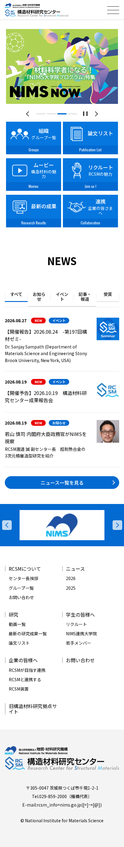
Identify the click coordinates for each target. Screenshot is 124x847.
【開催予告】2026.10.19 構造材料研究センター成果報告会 (46, 396)
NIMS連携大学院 (81, 633)
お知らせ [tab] (39, 296)
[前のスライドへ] (28, 113)
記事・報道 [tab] (85, 296)
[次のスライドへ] (95, 113)
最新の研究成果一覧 (28, 633)
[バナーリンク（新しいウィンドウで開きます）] (62, 525)
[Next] (117, 525)
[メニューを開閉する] (113, 10)
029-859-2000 (53, 796)
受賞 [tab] (108, 294)
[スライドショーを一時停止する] (85, 113)
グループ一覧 (21, 588)
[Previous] (7, 525)
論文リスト (19, 642)
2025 (71, 588)
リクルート (76, 624)
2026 (71, 578)
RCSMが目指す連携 (27, 670)
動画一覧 (17, 624)
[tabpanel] (62, 66)
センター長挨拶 (23, 578)
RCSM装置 (19, 688)
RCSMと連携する (25, 679)
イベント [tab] (62, 296)
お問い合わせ (21, 597)
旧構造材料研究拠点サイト (33, 708)
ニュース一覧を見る (62, 482)
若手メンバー (78, 642)
